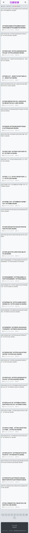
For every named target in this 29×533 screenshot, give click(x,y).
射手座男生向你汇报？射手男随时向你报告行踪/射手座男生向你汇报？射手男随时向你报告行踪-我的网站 (14, 404)
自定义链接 (14, 525)
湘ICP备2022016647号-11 (20, 530)
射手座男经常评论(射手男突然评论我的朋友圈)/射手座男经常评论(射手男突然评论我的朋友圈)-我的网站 (14, 479)
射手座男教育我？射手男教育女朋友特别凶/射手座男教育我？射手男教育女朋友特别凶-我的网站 (14, 329)
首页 (4, 6)
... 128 (26, 514)
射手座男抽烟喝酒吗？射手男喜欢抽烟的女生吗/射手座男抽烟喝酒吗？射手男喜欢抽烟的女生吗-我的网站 (14, 278)
